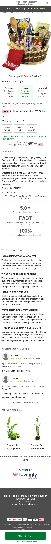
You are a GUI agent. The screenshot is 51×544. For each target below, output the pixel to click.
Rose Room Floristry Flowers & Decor (26, 3)
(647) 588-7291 (26, 501)
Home (4, 12)
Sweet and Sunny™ (29, 386)
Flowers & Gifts (14, 12)
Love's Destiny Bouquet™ (31, 363)
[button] (45, 537)
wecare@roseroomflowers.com (26, 504)
